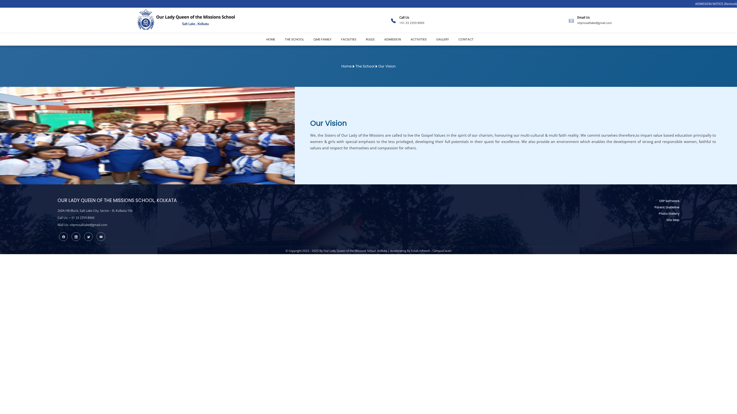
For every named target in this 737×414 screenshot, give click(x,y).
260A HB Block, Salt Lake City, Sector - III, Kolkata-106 (95, 211)
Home (270, 39)
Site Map (672, 220)
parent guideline (666, 207)
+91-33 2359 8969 (411, 23)
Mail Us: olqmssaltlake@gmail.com (82, 225)
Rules (370, 39)
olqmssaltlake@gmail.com (594, 23)
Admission (392, 39)
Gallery (442, 39)
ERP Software (669, 201)
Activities (419, 39)
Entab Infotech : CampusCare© (431, 251)
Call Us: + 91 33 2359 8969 (76, 218)
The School (294, 39)
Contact (466, 39)
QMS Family (322, 39)
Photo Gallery (669, 213)
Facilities (348, 39)
